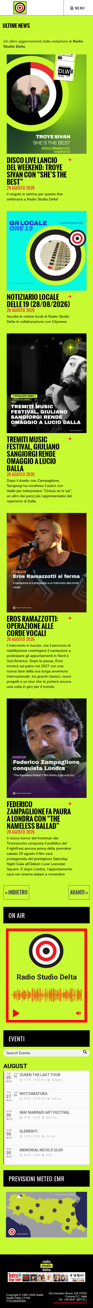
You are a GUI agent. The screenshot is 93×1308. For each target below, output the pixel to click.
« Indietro (16, 892)
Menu (79, 8)
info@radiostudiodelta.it (70, 1302)
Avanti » (79, 892)
